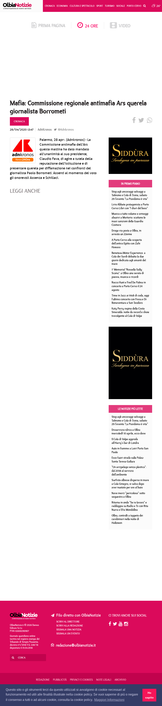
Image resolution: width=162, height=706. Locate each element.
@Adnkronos (65, 129)
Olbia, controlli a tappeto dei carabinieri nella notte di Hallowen (127, 519)
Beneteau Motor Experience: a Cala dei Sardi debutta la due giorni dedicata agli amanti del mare (129, 258)
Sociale (120, 6)
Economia (62, 6)
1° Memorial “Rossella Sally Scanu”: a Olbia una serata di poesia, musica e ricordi (128, 273)
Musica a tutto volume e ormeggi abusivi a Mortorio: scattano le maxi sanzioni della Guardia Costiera (130, 219)
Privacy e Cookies (81, 680)
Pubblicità (60, 680)
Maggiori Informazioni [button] (109, 699)
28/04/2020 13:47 (21, 129)
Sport (99, 6)
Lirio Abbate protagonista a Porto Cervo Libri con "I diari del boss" (130, 206)
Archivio (120, 680)
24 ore (91, 26)
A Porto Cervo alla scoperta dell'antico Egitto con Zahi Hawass (127, 243)
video (124, 26)
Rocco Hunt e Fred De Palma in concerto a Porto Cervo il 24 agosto (129, 286)
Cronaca (50, 6)
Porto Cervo (134, 6)
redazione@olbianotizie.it (76, 645)
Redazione (43, 680)
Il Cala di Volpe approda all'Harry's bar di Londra (125, 441)
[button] (143, 6)
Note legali (103, 680)
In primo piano (130, 184)
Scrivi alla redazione (69, 625)
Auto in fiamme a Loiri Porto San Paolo (130, 450)
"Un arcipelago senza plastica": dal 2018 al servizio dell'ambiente (129, 470)
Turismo (109, 6)
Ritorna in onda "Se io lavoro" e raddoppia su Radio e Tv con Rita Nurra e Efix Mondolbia (130, 506)
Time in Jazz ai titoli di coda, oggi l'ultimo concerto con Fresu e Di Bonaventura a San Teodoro (130, 299)
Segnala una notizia (68, 629)
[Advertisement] (81, 65)
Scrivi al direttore (68, 621)
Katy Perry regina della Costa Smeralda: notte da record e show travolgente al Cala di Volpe (130, 312)
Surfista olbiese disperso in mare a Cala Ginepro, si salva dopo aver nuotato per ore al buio (130, 483)
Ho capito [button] (149, 695)
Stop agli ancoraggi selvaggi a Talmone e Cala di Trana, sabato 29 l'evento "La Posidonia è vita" (130, 195)
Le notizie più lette (130, 409)
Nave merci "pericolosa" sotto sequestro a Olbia (128, 495)
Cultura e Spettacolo (82, 6)
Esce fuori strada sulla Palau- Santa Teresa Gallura (128, 459)
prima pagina (51, 25)
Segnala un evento (68, 633)
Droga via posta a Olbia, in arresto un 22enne (126, 232)
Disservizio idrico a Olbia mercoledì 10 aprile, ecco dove (129, 432)
